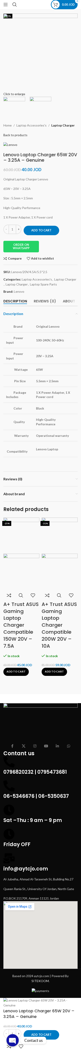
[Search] (14, 4)
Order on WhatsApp (21, 246)
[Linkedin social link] (57, 746)
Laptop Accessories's (31, 125)
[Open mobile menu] (5, 4)
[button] (16, 672)
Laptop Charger (63, 125)
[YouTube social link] (46, 746)
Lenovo (19, 291)
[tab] (15, 301)
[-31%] (60, 535)
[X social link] (23, 746)
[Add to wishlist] (32, 595)
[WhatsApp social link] (68, 746)
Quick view (21, 595)
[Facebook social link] (12, 746)
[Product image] (21, 571)
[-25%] (21, 535)
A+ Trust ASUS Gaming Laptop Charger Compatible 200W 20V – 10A (59, 625)
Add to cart (41, 230)
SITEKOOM (40, 981)
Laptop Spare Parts (43, 284)
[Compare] (9, 595)
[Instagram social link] (34, 746)
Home (7, 125)
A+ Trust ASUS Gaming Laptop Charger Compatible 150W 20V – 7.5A (21, 625)
